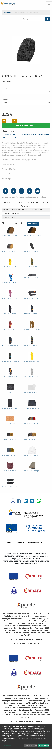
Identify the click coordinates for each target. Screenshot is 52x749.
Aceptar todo (44, 745)
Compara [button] (33, 224)
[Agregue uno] (14, 121)
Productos (8, 12)
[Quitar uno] (4, 121)
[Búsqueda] (47, 19)
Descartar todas (31, 745)
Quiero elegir (6, 745)
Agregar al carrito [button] (27, 125)
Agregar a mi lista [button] (11, 138)
